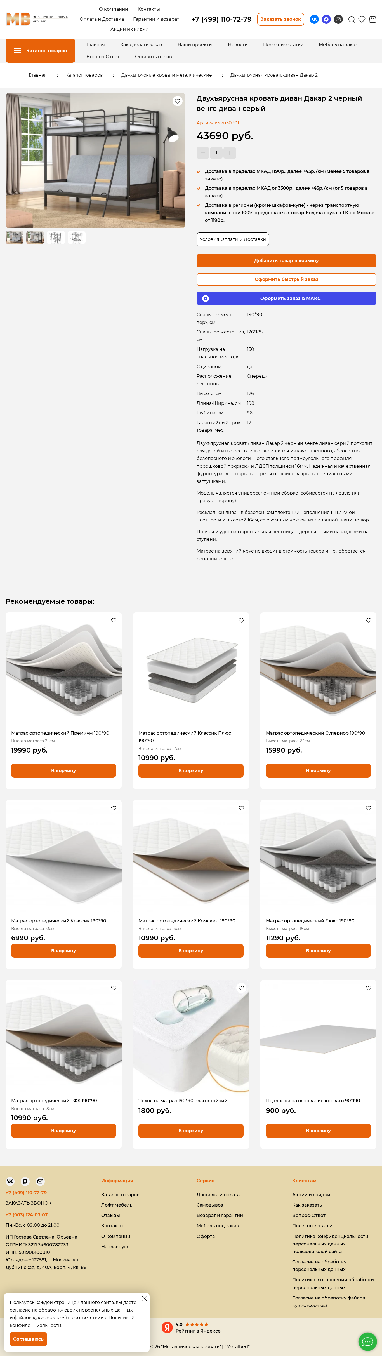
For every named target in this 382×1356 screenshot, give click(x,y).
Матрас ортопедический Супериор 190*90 (315, 733)
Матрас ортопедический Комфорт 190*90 (186, 920)
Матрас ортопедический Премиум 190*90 (60, 733)
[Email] (338, 19)
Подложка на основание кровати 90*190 (313, 1100)
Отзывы (110, 1215)
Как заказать (307, 1205)
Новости (238, 44)
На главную (114, 1246)
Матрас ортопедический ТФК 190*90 (54, 1100)
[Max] (326, 19)
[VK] (314, 19)
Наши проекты (195, 44)
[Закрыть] (144, 1298)
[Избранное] (362, 19)
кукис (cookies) (50, 1317)
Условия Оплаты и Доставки (233, 239)
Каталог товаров (84, 75)
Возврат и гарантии (220, 1215)
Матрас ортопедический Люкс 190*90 (310, 920)
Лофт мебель (116, 1205)
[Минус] (203, 153)
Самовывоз (210, 1205)
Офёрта (206, 1236)
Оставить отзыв (153, 56)
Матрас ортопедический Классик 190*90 (58, 920)
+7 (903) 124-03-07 (27, 1215)
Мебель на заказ (338, 44)
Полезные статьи (283, 44)
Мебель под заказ (218, 1225)
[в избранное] (178, 101)
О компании (115, 1236)
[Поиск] (351, 19)
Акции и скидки (311, 1194)
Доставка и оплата (218, 1194)
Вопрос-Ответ (103, 56)
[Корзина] (372, 19)
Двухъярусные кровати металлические (166, 75)
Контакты (112, 1225)
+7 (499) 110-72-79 (26, 1192)
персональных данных (106, 1310)
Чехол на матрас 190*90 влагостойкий (182, 1100)
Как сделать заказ (141, 44)
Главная (95, 44)
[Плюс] (229, 153)
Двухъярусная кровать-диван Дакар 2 (274, 75)
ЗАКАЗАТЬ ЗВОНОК (28, 1203)
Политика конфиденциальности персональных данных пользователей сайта (330, 1244)
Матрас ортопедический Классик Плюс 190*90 (184, 736)
